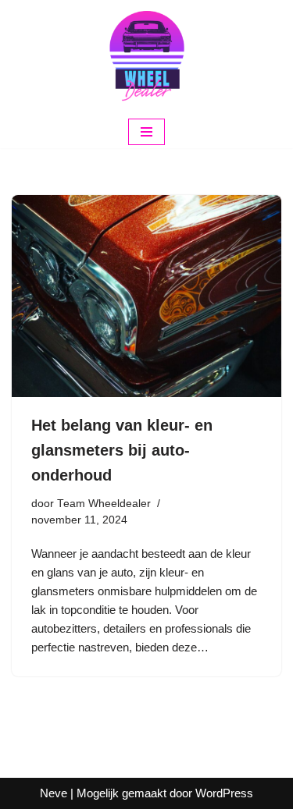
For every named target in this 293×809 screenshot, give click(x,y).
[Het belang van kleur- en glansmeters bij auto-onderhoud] (146, 296)
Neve (53, 793)
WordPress (224, 793)
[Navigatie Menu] (146, 132)
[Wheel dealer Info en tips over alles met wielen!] (147, 58)
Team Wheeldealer (104, 503)
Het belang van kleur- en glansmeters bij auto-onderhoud (122, 450)
